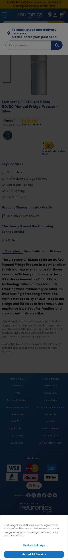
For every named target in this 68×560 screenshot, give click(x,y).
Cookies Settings (34, 545)
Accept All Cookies (34, 554)
